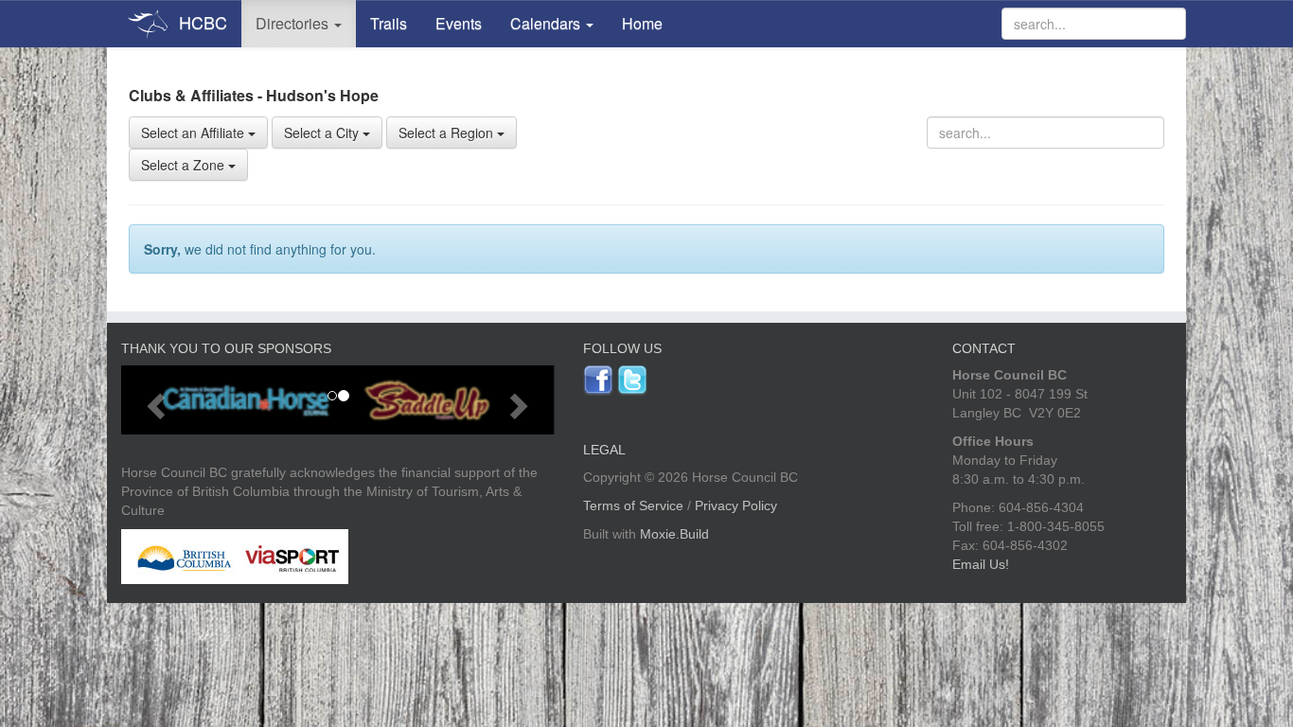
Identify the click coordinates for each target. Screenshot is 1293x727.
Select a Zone (184, 164)
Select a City (323, 132)
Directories (294, 23)
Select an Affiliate (194, 132)
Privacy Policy (736, 505)
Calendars (547, 23)
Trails (388, 23)
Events (458, 23)
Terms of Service (633, 505)
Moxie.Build (674, 533)
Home (642, 23)
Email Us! (980, 564)
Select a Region (448, 132)
